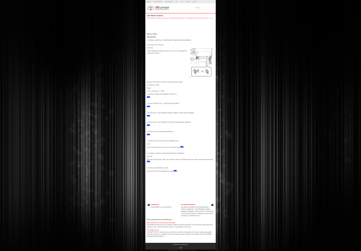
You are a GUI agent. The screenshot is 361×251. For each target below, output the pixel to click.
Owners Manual (158, 1)
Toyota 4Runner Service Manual (154, 18)
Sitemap (188, 1)
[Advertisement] (180, 26)
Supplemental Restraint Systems (177, 18)
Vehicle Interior (165, 18)
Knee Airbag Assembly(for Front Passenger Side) (196, 18)
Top (182, 1)
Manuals (149, 1)
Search (194, 1)
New (177, 1)
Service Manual (169, 1)
